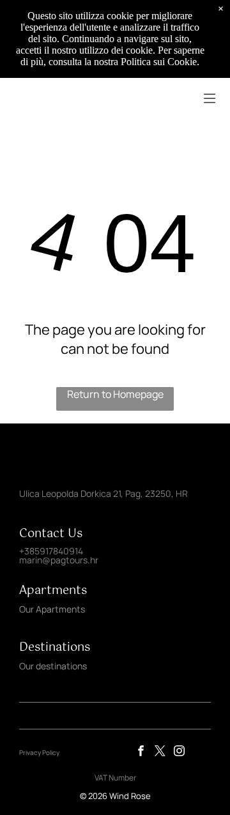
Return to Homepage (115, 394)
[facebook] (141, 752)
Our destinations (53, 666)
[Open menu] (209, 98)
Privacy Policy (39, 752)
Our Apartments (52, 609)
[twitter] (160, 752)
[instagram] (179, 752)
